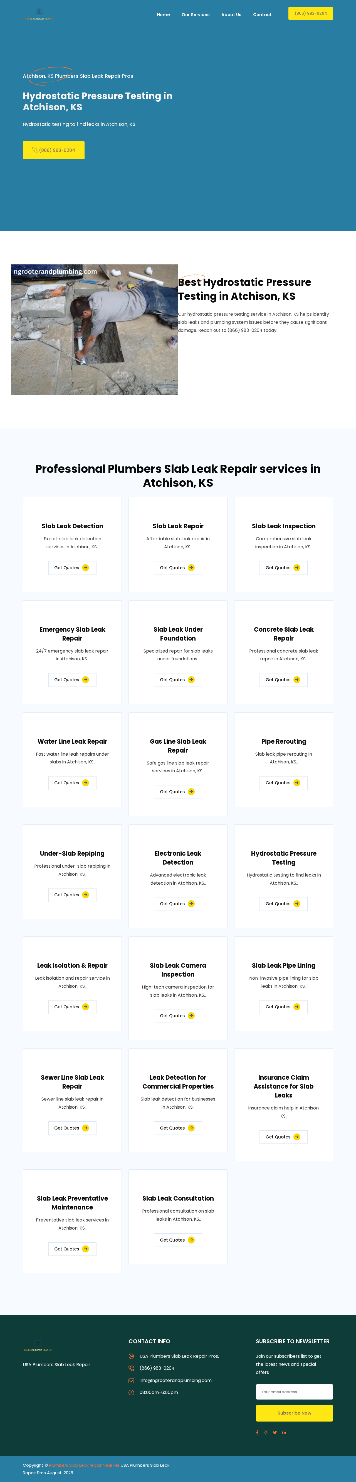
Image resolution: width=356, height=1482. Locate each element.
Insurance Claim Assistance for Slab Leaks (284, 1086)
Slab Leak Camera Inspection (178, 970)
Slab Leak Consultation (178, 1198)
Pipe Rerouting (283, 741)
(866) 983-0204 (311, 13)
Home (163, 15)
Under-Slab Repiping (72, 853)
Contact (262, 15)
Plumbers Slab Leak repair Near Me (84, 1465)
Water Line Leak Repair (72, 741)
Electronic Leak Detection (178, 858)
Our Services (196, 15)
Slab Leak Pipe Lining (283, 965)
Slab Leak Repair (178, 526)
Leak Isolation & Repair (72, 965)
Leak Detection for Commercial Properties (178, 1082)
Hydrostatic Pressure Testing (284, 858)
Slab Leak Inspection (284, 526)
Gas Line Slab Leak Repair (178, 746)
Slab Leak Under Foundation (178, 634)
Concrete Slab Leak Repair (284, 634)
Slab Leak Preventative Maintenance (72, 1203)
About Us (231, 15)
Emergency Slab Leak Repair (72, 634)
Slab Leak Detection (72, 526)
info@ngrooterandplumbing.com (176, 1380)
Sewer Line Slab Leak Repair (72, 1082)
